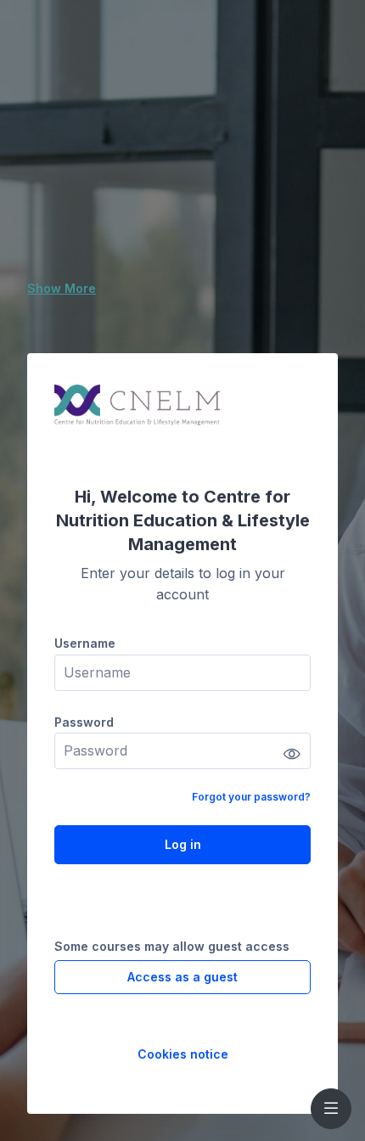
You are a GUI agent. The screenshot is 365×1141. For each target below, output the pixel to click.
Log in (183, 844)
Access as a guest (182, 977)
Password (84, 722)
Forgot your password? (251, 796)
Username (84, 643)
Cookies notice (183, 1054)
